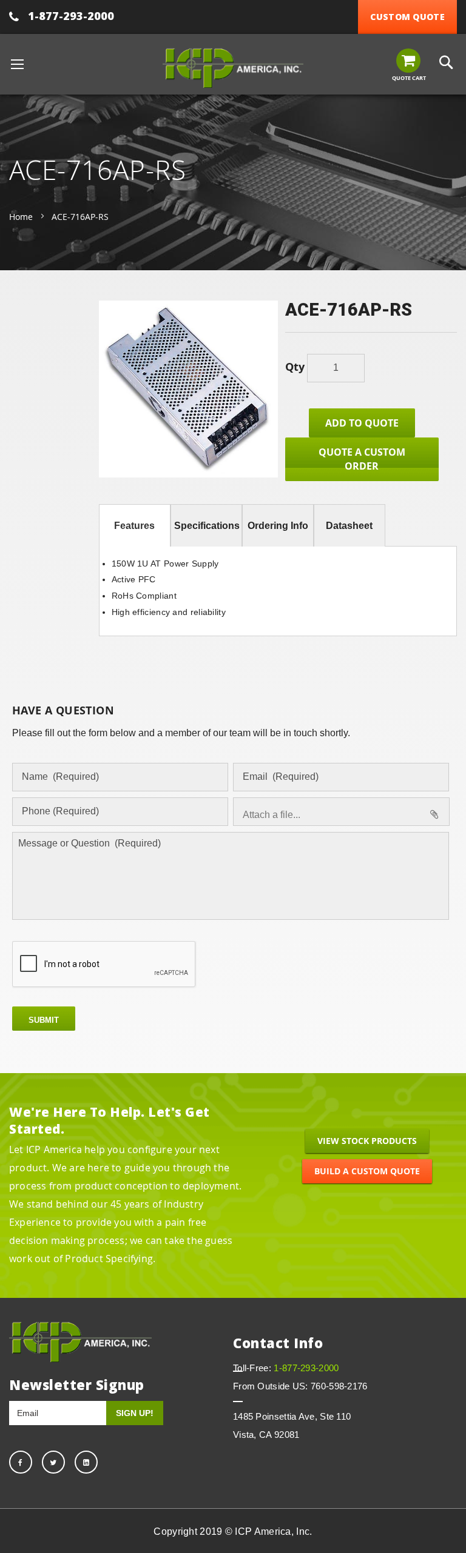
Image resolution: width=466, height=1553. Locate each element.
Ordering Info (278, 525)
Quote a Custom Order (362, 459)
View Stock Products (367, 1140)
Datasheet (349, 525)
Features (134, 525)
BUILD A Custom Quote (367, 1171)
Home (21, 216)
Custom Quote (407, 16)
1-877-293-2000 (71, 15)
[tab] (135, 525)
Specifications (207, 525)
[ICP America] (233, 68)
